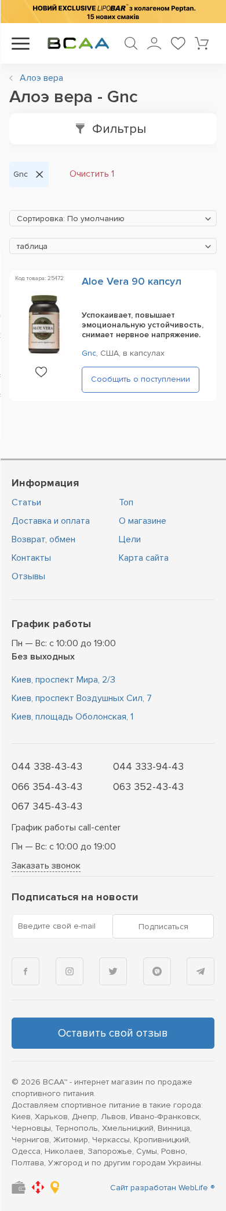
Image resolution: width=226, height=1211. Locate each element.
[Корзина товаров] (202, 43)
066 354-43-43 (47, 787)
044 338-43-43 (47, 766)
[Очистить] (39, 174)
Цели (130, 539)
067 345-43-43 (47, 806)
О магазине (142, 521)
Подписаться (163, 926)
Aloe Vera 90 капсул (131, 281)
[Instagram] (69, 971)
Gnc (89, 353)
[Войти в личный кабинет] (154, 43)
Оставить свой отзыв (113, 1033)
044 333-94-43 (148, 766)
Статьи (26, 502)
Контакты (31, 558)
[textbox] (113, 219)
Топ (126, 502)
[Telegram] (200, 971)
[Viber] (157, 971)
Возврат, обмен (43, 539)
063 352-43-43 (148, 787)
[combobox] (113, 218)
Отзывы (28, 576)
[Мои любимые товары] (178, 43)
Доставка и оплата (51, 521)
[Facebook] (25, 971)
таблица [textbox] (32, 246)
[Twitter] (113, 971)
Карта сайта (144, 558)
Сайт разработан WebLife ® (162, 1188)
